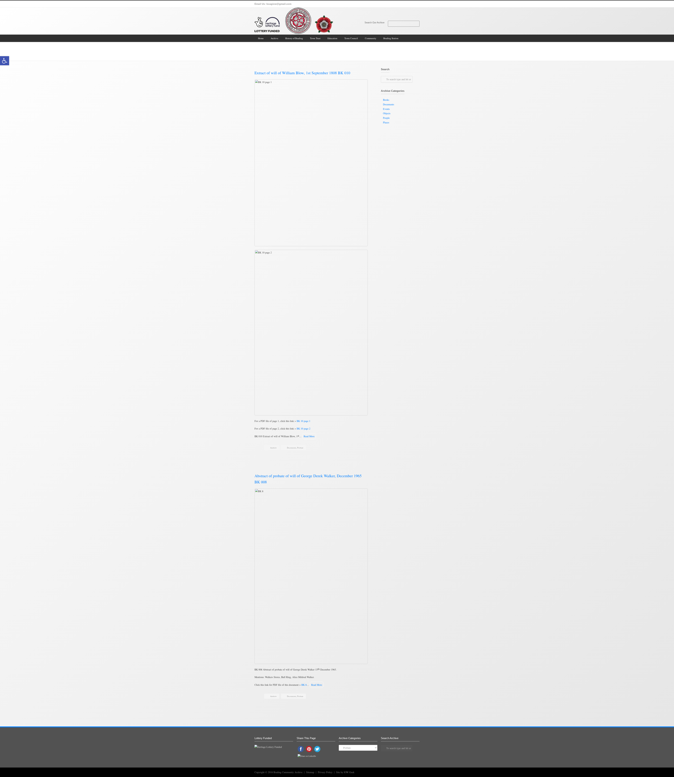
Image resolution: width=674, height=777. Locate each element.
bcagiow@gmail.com (278, 3)
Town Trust (315, 38)
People (386, 118)
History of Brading (294, 38)
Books (386, 99)
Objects (386, 113)
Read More (309, 436)
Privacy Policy (325, 772)
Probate (300, 447)
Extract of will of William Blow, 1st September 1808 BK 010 (302, 72)
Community (370, 38)
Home (261, 38)
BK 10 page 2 (303, 428)
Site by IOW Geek (345, 772)
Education (332, 38)
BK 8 (304, 684)
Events (386, 109)
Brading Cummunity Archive (287, 772)
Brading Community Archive (379, 49)
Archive (274, 38)
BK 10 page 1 (303, 421)
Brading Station (390, 38)
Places (386, 122)
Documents (397, 49)
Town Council (351, 38)
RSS (410, 771)
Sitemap (310, 772)
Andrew (273, 447)
